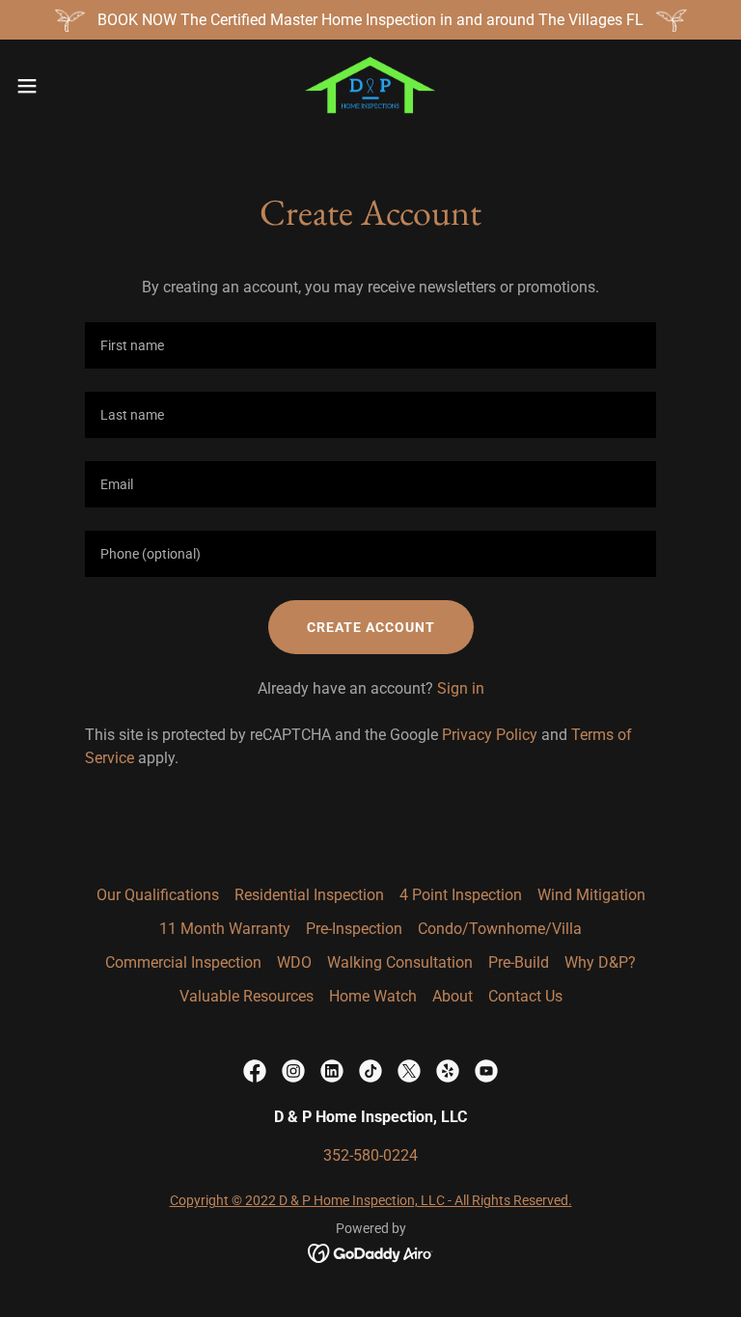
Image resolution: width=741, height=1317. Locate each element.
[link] (370, 85)
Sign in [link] (460, 688)
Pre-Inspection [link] (354, 928)
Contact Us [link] (525, 996)
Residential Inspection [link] (309, 895)
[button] (62, 86)
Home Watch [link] (373, 996)
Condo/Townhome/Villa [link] (500, 928)
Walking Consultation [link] (400, 962)
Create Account (371, 627)
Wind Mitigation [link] (591, 895)
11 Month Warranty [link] (224, 928)
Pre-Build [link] (518, 962)
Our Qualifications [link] (157, 895)
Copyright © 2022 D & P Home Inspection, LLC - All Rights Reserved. (371, 1200)
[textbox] (370, 345)
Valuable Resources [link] (246, 996)
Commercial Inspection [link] (183, 962)
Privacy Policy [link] (489, 735)
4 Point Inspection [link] (460, 895)
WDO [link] (294, 962)
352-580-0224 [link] (370, 1155)
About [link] (452, 996)
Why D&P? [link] (600, 962)
